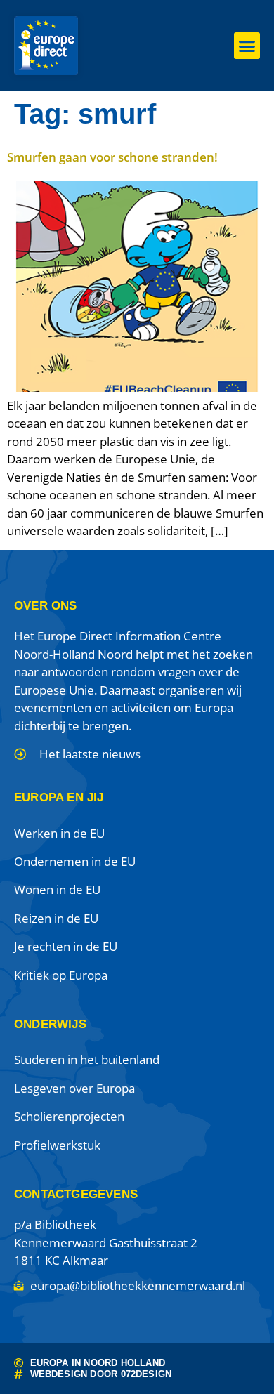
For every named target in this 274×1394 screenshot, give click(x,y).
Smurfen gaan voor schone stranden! (112, 157)
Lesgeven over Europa (74, 1088)
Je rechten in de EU (65, 946)
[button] (247, 45)
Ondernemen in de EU (75, 861)
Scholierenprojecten (69, 1116)
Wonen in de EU (57, 889)
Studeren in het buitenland (86, 1059)
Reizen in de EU (56, 918)
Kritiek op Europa (60, 975)
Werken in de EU (59, 833)
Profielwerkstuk (57, 1145)
